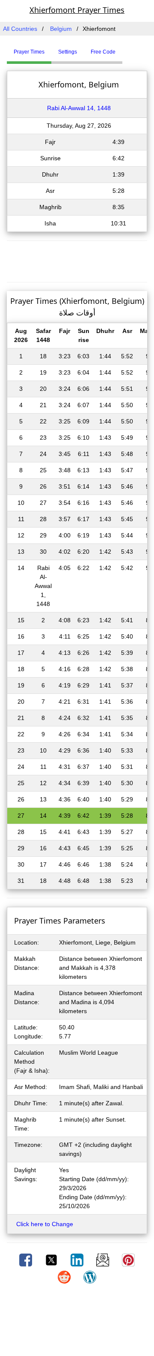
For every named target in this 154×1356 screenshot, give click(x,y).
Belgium (61, 28)
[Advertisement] (77, 260)
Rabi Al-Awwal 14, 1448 (79, 108)
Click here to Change (44, 1224)
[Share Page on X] (52, 1259)
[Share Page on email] (103, 1259)
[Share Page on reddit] (65, 1276)
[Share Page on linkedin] (77, 1259)
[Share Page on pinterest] (128, 1259)
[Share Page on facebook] (26, 1259)
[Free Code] (133, 48)
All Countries (20, 28)
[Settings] (129, 48)
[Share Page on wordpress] (90, 1276)
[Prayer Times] (124, 48)
